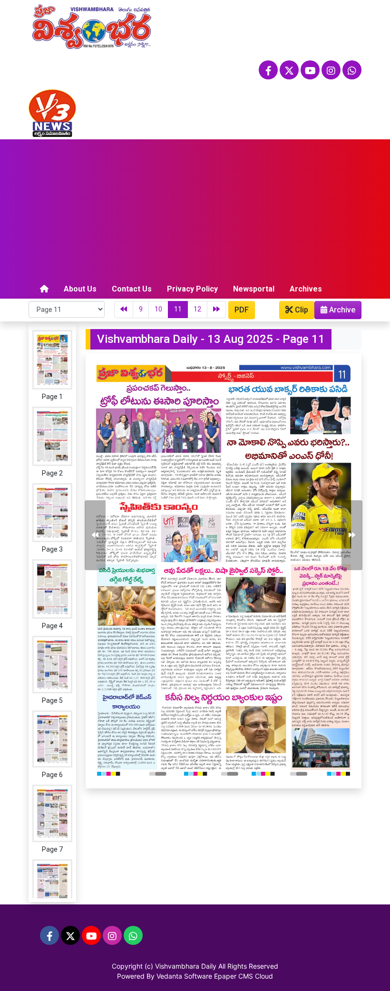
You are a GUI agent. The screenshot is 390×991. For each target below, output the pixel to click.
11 (178, 309)
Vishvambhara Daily (185, 966)
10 (158, 309)
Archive (341, 309)
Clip (300, 309)
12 (197, 309)
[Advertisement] (195, 210)
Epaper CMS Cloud (243, 976)
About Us (80, 288)
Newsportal (253, 288)
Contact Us (132, 288)
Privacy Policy (192, 288)
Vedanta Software (184, 976)
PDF (241, 309)
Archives (306, 288)
